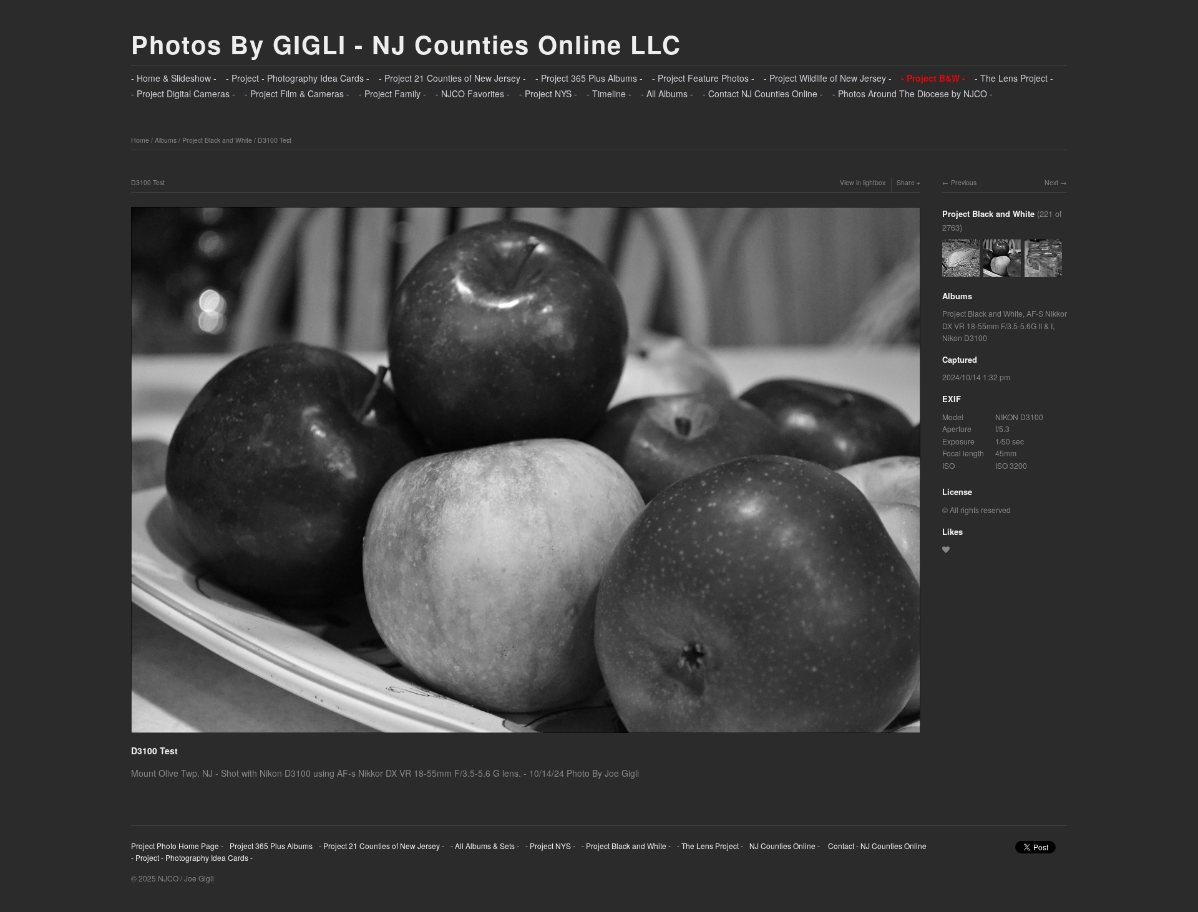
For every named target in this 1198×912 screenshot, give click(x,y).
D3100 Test (274, 140)
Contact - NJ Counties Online (876, 845)
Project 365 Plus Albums (271, 845)
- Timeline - (609, 93)
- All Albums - (667, 93)
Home (140, 140)
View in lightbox (862, 182)
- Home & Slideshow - (174, 78)
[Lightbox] (525, 734)
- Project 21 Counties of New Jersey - (452, 78)
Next (1051, 182)
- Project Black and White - (626, 845)
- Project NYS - (548, 93)
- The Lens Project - (1014, 78)
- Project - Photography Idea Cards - (297, 78)
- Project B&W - (933, 78)
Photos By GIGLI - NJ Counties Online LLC (406, 44)
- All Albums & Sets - (484, 845)
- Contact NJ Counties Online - (763, 93)
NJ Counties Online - (784, 845)
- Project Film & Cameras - (297, 93)
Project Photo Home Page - (177, 845)
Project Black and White (217, 140)
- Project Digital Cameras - (183, 93)
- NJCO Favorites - (473, 93)
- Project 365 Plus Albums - (589, 78)
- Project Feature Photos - (703, 78)
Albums (166, 140)
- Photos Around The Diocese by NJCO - (912, 93)
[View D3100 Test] (1043, 270)
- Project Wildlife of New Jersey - (828, 78)
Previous (963, 182)
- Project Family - (392, 93)
